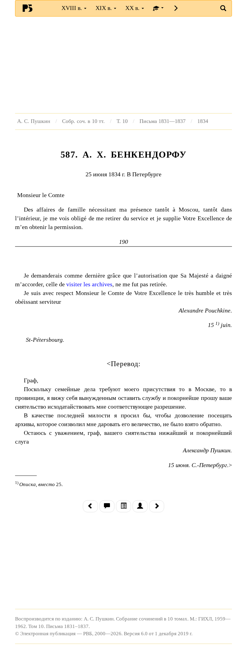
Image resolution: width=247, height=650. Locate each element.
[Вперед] (156, 506)
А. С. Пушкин (33, 121)
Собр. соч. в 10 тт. (83, 121)
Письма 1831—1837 (162, 121)
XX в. (133, 8)
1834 (202, 121)
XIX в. (104, 8)
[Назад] (90, 506)
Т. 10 (122, 121)
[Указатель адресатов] (140, 506)
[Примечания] (106, 506)
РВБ (27, 7)
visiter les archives (89, 284)
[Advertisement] (123, 65)
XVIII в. (72, 8)
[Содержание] (123, 506)
